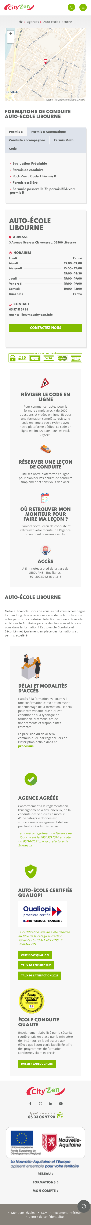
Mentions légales (23, 1213)
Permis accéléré (25, 183)
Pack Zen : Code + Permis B (34, 176)
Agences (33, 22)
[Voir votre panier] (71, 7)
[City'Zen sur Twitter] (40, 1103)
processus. (26, 746)
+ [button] (10, 33)
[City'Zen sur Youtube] (60, 1103)
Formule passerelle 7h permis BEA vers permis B (42, 190)
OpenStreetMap (66, 99)
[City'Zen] (19, 7)
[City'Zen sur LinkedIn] (50, 1103)
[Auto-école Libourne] (45, 61)
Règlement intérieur (66, 1213)
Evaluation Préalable (29, 163)
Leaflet (49, 99)
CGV (44, 1213)
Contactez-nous (45, 327)
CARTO (81, 99)
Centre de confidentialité (46, 1217)
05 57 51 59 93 (18, 309)
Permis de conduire (28, 170)
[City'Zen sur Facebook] (30, 1103)
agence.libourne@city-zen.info (31, 314)
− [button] (10, 40)
